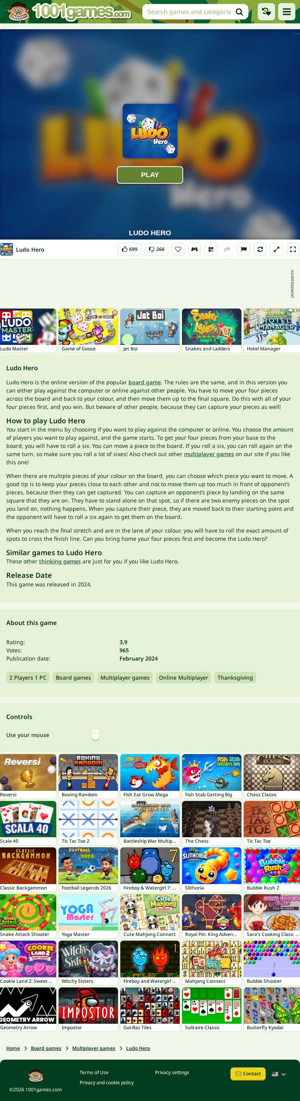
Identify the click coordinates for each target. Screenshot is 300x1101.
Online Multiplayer (183, 677)
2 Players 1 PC (27, 677)
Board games (73, 677)
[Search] (239, 12)
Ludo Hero (138, 1048)
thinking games (60, 561)
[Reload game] (260, 249)
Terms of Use (94, 1072)
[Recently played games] (266, 11)
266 (157, 247)
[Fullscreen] (293, 249)
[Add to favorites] (178, 249)
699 (131, 247)
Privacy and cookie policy (107, 1082)
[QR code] (211, 249)
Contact (252, 1073)
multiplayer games (209, 454)
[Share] (227, 249)
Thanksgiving (235, 677)
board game (145, 382)
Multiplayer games (125, 677)
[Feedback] (243, 249)
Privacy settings (172, 1072)
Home (13, 1048)
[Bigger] (276, 249)
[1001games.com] (69, 11)
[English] (280, 1074)
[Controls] (194, 249)
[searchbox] (195, 12)
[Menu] (286, 11)
